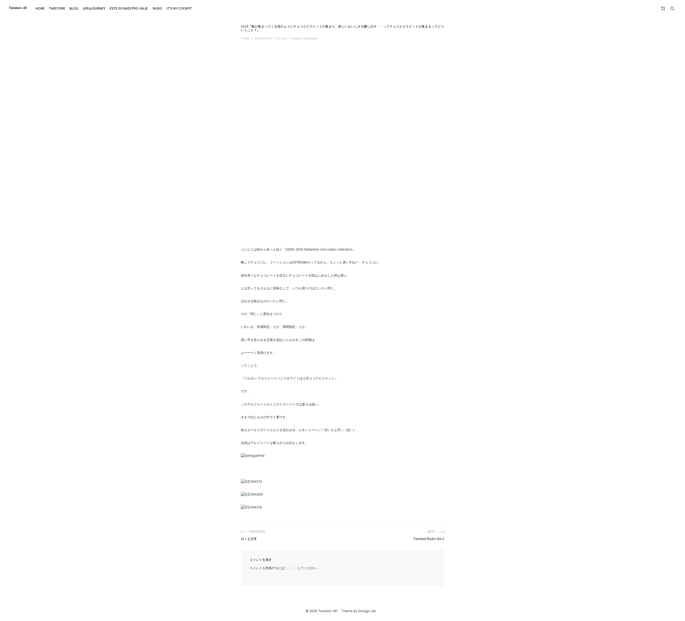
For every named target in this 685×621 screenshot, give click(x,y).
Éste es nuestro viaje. (129, 8)
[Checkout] (663, 8)
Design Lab (367, 611)
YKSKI (245, 38)
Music (157, 8)
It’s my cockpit (179, 8)
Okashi (281, 38)
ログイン (291, 568)
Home (40, 8)
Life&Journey (94, 8)
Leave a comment (304, 38)
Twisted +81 (18, 8)
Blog (74, 8)
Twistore (57, 8)
